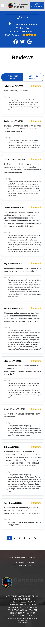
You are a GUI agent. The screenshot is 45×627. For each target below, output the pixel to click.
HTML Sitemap (22, 622)
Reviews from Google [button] (12, 77)
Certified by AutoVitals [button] (33, 77)
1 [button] (9, 538)
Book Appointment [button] (37, 5)
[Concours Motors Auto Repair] (18, 5)
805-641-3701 (29, 557)
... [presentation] (29, 538)
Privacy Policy (22, 620)
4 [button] (24, 538)
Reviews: (13, 35)
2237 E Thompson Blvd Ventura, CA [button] (25, 26)
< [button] (4, 538)
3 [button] (19, 538)
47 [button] (35, 538)
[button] (15, 41)
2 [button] (14, 538)
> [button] (40, 538)
